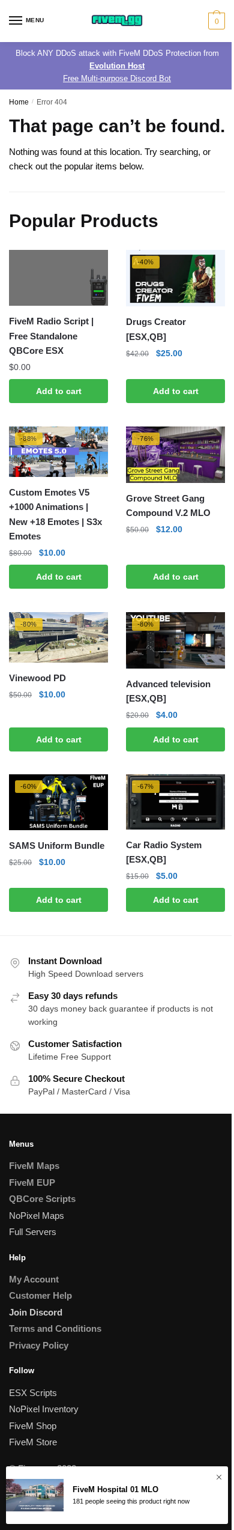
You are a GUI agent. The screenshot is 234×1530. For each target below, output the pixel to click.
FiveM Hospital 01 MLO (115, 1489)
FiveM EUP (32, 1182)
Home (19, 102)
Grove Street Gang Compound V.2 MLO (168, 505)
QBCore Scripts (42, 1199)
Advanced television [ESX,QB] (168, 691)
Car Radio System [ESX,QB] (164, 852)
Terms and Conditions (55, 1328)
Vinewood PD (37, 678)
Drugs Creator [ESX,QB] (156, 329)
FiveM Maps (34, 1166)
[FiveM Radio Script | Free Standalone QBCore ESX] (58, 278)
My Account (34, 1279)
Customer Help (40, 1295)
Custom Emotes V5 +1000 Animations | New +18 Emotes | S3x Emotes (55, 514)
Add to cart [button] (59, 391)
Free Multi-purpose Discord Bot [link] (117, 78)
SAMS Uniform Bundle (56, 845)
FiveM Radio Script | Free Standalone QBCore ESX (51, 336)
